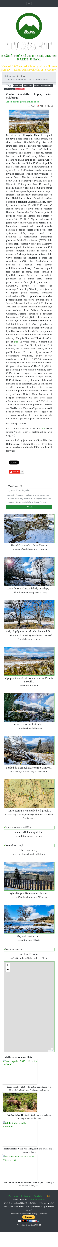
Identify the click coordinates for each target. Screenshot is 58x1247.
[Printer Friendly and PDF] (40, 105)
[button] (22, 76)
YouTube (38, 1196)
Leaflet (52, 1051)
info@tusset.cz (37, 1199)
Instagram (26, 1196)
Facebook (13, 1196)
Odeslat (30, 507)
